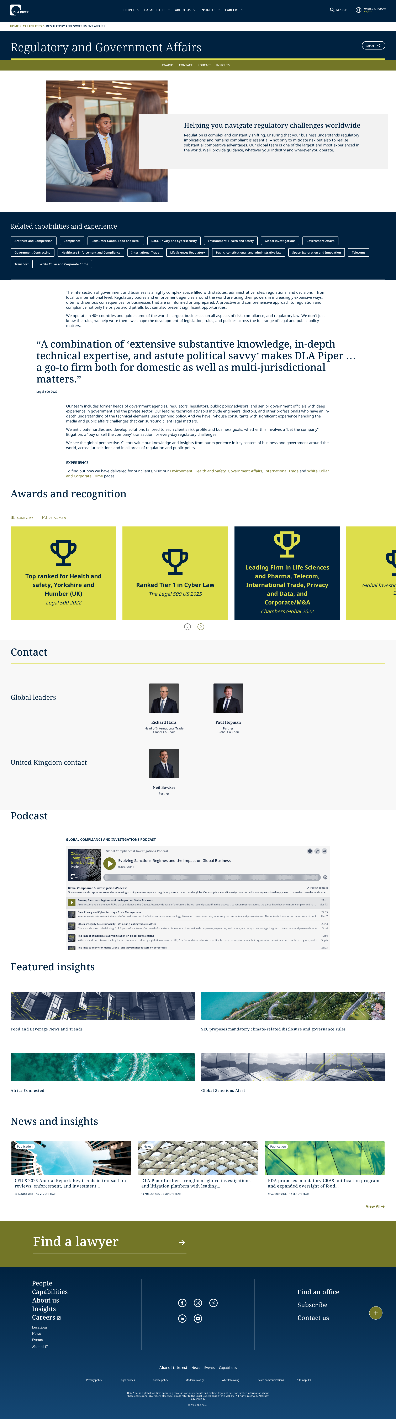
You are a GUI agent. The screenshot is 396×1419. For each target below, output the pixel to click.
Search (342, 10)
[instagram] (198, 1303)
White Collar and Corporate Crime (64, 264)
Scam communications (271, 1380)
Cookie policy (160, 1380)
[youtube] (198, 1318)
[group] (63, 573)
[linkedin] (182, 1318)
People (129, 10)
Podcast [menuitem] (204, 65)
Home (14, 26)
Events (37, 1339)
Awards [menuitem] (168, 65)
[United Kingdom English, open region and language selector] (358, 10)
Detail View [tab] (57, 518)
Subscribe (312, 1304)
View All (373, 1206)
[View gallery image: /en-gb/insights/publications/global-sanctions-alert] (293, 1067)
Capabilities (154, 10)
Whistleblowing (230, 1380)
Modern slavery (195, 1380)
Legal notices (127, 1380)
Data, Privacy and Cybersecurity (174, 241)
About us (183, 10)
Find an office (318, 1292)
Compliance (72, 241)
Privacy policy (94, 1380)
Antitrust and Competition (34, 241)
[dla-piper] (20, 10)
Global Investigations (280, 241)
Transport (22, 264)
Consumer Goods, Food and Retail (115, 241)
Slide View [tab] (25, 518)
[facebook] (182, 1303)
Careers (232, 10)
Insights (208, 10)
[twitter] (213, 1303)
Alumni (38, 1346)
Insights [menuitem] (223, 65)
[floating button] (375, 1313)
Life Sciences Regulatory (187, 252)
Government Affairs (320, 241)
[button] (354, 46)
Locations (39, 1327)
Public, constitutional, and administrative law (248, 252)
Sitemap (302, 1380)
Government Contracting (33, 252)
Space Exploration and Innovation (316, 252)
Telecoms (358, 252)
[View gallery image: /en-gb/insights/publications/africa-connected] (103, 1067)
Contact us (313, 1317)
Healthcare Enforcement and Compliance (91, 252)
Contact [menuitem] (185, 65)
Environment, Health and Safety (231, 241)
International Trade (145, 252)
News (36, 1333)
